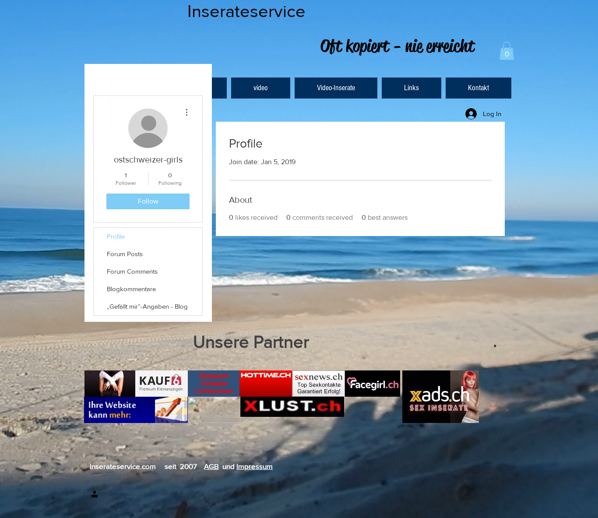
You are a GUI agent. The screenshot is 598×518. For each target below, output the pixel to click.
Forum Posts (125, 253)
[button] (506, 51)
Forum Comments (132, 271)
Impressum (254, 466)
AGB (211, 466)
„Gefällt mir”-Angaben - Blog (147, 306)
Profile (116, 236)
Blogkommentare (131, 288)
